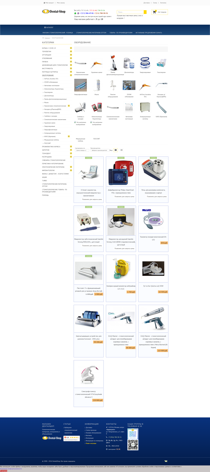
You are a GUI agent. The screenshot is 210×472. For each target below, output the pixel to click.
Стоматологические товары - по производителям (54, 191)
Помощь (45, 195)
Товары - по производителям (120, 33)
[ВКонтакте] (132, 445)
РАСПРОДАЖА (47, 157)
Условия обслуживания (93, 433)
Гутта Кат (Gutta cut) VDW (153, 286)
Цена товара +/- (81, 150)
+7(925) (87, 13)
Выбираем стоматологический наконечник (71, 430)
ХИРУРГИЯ (45, 150)
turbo (44, 181)
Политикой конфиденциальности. (11, 469)
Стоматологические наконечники (55, 119)
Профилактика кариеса (51, 147)
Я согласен (3, 471)
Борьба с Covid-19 (49, 48)
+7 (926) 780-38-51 (115, 437)
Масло (97, 94)
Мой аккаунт (50, 3)
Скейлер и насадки (50, 116)
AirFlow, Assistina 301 (51, 79)
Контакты (163, 3)
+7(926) (101, 13)
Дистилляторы (129, 72)
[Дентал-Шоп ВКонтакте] (165, 461)
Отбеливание (47, 58)
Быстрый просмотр (88, 185)
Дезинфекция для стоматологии (55, 65)
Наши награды (91, 443)
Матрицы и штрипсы (50, 72)
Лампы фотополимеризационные (55, 99)
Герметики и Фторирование (52, 164)
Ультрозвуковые (145, 72)
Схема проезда (91, 430)
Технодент (46, 153)
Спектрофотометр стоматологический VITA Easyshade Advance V (88, 394)
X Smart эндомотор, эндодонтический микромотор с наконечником (88, 193)
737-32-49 (84, 10)
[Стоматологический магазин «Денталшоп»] (53, 11)
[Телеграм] (132, 434)
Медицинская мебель (51, 140)
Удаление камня (96, 72)
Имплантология (48, 170)
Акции (44, 177)
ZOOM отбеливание (51, 82)
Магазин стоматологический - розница (58, 33)
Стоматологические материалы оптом (91, 33)
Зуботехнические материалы (53, 167)
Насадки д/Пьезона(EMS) (52, 109)
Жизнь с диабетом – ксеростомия (55, 174)
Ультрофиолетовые (80, 94)
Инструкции (90, 438)
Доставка (147, 3)
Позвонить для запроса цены (92, 199)
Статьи (155, 3)
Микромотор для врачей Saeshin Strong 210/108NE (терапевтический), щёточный (121, 242)
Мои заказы (61, 3)
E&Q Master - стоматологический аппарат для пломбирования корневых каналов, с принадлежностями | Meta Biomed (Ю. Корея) (153, 341)
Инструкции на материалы (94, 441)
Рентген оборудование (52, 113)
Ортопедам (46, 55)
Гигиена (45, 62)
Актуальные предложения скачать (149, 33)
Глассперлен (161, 72)
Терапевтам (46, 51)
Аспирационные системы (52, 133)
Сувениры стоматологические (53, 160)
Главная (47, 38)
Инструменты (47, 68)
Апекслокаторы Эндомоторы (54, 89)
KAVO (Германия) (161, 117)
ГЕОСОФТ (96, 139)
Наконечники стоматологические (55, 106)
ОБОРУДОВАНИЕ (48, 75)
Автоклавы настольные (51, 85)
